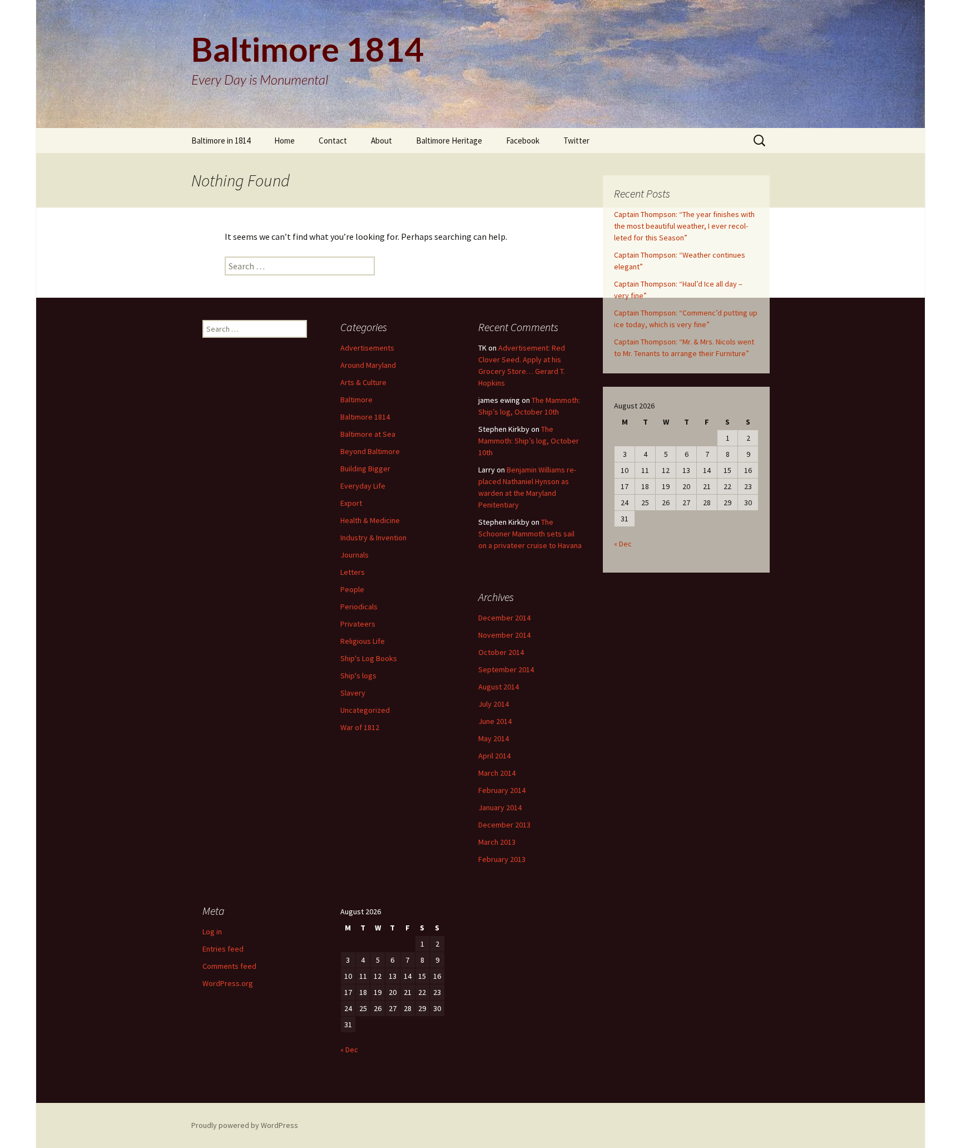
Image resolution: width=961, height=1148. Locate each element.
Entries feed (223, 949)
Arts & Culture (363, 382)
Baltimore (356, 400)
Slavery (352, 693)
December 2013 (504, 825)
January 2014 (500, 807)
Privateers (357, 624)
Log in (212, 932)
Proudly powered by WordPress (244, 1125)
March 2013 (497, 842)
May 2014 (493, 738)
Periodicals (359, 607)
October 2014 (501, 652)
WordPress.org (227, 983)
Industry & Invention (373, 538)
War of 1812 (359, 727)
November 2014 (504, 635)
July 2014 (493, 704)
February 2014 (502, 790)
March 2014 (497, 773)
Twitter (576, 140)
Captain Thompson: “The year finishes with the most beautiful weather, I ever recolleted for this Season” (684, 226)
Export (351, 503)
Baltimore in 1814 (220, 140)
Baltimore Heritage (449, 140)
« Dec (623, 544)
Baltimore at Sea (367, 434)
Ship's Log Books (368, 658)
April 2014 (494, 756)
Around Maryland (368, 365)
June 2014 (495, 721)
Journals (354, 555)
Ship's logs (358, 676)
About (381, 140)
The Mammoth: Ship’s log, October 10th (528, 440)
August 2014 (498, 687)
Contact (333, 140)
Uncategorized (365, 710)
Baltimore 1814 (365, 417)
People (352, 589)
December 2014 (504, 618)
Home (284, 140)
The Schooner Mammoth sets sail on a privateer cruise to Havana (530, 533)
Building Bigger (365, 469)
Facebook (522, 140)
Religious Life (362, 641)
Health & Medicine (370, 520)
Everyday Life (362, 486)
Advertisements (367, 348)
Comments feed (229, 966)
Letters (352, 572)
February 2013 (502, 859)
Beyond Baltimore (370, 451)
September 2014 (506, 669)
